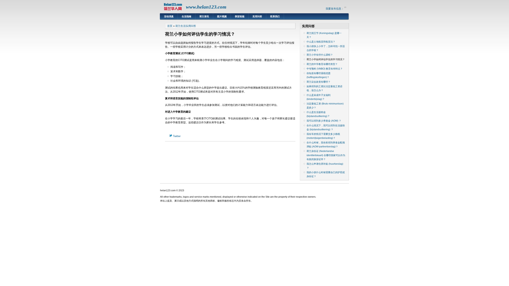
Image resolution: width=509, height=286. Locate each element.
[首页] (173, 11)
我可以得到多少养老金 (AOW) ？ (324, 120)
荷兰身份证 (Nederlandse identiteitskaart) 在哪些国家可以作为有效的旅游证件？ (326, 155)
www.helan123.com (206, 7)
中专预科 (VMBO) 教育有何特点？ (325, 68)
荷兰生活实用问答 (185, 25)
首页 (169, 25)
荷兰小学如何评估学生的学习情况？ (326, 59)
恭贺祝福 (239, 16)
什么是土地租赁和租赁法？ (321, 41)
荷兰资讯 (204, 16)
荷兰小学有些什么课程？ (320, 54)
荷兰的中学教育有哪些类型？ (322, 64)
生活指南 (186, 16)
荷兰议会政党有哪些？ (318, 81)
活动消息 (169, 16)
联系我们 (275, 16)
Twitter (176, 136)
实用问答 (257, 16)
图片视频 (222, 16)
